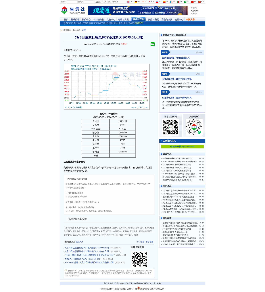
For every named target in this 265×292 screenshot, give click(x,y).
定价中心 (111, 19)
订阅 (104, 2)
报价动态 (67, 23)
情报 (111, 23)
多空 (101, 23)
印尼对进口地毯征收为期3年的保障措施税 (180, 241)
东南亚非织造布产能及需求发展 (175, 235)
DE (138, 2)
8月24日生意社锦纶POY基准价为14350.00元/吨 (181, 212)
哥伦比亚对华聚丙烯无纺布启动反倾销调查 (180, 226)
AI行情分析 (98, 19)
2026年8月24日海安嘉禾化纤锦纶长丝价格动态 (181, 174)
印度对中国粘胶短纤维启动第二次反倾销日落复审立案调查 (186, 238)
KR (152, 2)
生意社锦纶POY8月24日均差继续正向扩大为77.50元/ (90, 255)
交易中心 (179, 19)
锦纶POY (79, 242)
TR (195, 2)
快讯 (91, 23)
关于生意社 (108, 283)
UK (131, 2)
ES (166, 2)
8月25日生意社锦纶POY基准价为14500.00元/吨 (87, 251)
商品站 (131, 23)
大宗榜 (85, 23)
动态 (96, 23)
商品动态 (76, 30)
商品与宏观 (123, 19)
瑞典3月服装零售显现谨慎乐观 (175, 232)
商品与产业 (138, 19)
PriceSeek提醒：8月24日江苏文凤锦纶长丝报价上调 (183, 206)
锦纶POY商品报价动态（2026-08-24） (83, 259)
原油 (115, 23)
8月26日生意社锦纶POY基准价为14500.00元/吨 (87, 248)
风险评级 (194, 11)
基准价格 (75, 19)
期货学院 (139, 23)
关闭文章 (149, 242)
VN (202, 2)
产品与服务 (119, 283)
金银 (120, 23)
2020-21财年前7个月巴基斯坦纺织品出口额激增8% (183, 244)
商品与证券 (166, 19)
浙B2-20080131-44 (129, 289)
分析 (106, 23)
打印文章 (140, 242)
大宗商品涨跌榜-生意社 (73, 10)
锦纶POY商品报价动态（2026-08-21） (178, 180)
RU (159, 2)
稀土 (125, 23)
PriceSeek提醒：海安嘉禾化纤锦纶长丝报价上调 (182, 203)
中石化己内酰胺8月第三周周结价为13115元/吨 (181, 177)
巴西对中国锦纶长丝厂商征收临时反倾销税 (180, 223)
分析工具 (129, 283)
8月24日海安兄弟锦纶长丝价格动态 (177, 164)
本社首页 (67, 30)
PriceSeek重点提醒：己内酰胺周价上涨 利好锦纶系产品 (185, 209)
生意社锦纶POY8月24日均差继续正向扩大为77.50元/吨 (185, 197)
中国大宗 (190, 19)
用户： (64, 2)
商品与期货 (153, 19)
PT (180, 2)
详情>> (199, 52)
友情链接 (157, 283)
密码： (81, 2)
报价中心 (86, 19)
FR (173, 2)
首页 (66, 19)
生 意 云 (194, 13)
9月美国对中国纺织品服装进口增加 (177, 229)
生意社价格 (76, 23)
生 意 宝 (194, 8)
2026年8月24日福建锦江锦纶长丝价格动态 (180, 161)
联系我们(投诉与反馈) (143, 283)
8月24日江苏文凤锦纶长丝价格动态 (177, 171)
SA (187, 2)
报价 (109, 2)
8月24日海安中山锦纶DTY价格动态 (177, 168)
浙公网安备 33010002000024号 (152, 289)
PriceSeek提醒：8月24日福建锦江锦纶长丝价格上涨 (89, 262)
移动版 (115, 2)
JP (145, 2)
